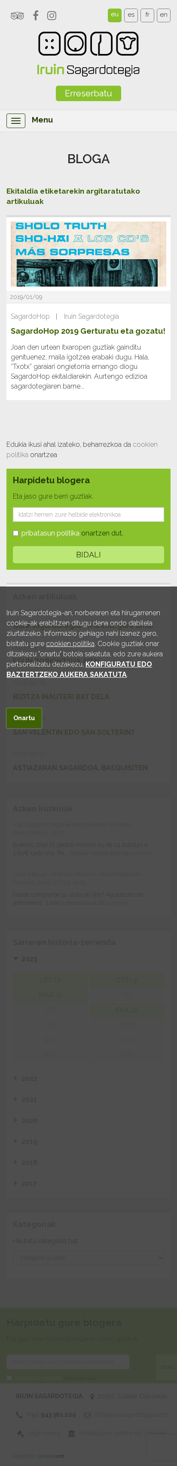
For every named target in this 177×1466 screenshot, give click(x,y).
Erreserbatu (88, 93)
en (164, 14)
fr (147, 14)
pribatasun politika (50, 533)
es (131, 14)
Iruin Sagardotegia (91, 316)
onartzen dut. (72, 533)
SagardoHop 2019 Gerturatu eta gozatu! (88, 330)
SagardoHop (30, 316)
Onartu (24, 718)
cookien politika (70, 644)
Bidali (88, 554)
